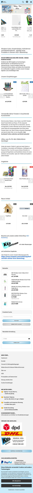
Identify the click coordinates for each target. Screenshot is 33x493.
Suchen (16, 320)
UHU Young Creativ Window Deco (8, 179)
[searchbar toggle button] (23, 2)
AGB (2, 373)
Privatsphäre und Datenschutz (9, 376)
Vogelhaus (8, 215)
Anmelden (16, 342)
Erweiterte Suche (16, 324)
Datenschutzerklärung (26, 477)
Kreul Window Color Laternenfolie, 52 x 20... (16, 29)
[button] (3, 29)
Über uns (3, 370)
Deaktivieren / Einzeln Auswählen (16, 489)
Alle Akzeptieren (16, 480)
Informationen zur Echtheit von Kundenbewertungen (15, 415)
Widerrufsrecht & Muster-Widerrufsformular (12, 367)
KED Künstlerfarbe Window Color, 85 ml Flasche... (8, 95)
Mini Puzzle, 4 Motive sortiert (25, 94)
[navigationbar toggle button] (31, 2)
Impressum (4, 358)
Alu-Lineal (24, 215)
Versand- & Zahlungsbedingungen (10, 364)
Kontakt (3, 361)
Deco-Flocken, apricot (24, 178)
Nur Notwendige (16, 485)
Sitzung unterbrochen (6, 380)
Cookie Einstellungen (7, 383)
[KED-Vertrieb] (3, 2)
